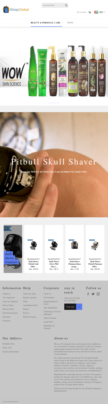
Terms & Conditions (10, 301)
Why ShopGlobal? (50, 307)
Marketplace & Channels (49, 326)
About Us (47, 293)
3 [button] (55, 103)
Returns (26, 309)
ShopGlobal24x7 (13, 402)
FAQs (25, 301)
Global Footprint (50, 318)
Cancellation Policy (30, 305)
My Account (81, 12)
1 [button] (50, 103)
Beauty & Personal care (46, 22)
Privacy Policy (8, 305)
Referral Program (29, 317)
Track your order (29, 293)
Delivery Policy (8, 309)
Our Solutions (49, 297)
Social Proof (48, 322)
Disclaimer (7, 317)
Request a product (29, 297)
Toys (70, 22)
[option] (54, 66)
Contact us (6, 293)
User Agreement (9, 297)
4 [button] (58, 103)
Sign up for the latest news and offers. (72, 299)
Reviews (26, 313)
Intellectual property (10, 313)
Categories (6, 320)
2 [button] (52, 103)
